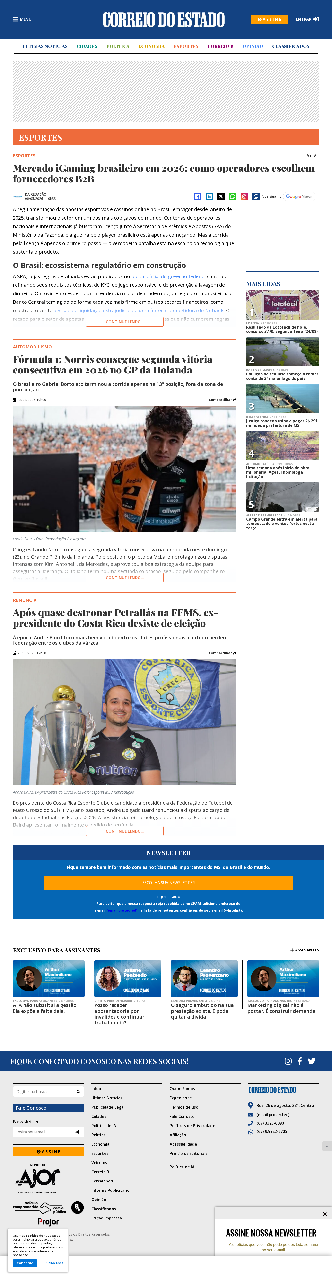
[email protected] (121, 910)
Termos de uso (184, 1107)
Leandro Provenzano (195, 1000)
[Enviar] (77, 1132)
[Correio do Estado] (283, 1089)
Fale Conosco (182, 1116)
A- (316, 156)
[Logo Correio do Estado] (164, 19)
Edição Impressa (106, 1218)
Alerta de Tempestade (273, 515)
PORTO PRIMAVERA (267, 370)
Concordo (25, 1263)
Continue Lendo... (125, 577)
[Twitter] (311, 1061)
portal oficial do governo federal (167, 276)
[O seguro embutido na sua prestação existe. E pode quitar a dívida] (204, 978)
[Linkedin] (209, 196)
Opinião (253, 46)
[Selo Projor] (48, 1214)
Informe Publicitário (110, 1190)
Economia (151, 46)
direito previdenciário (119, 1000)
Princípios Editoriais (188, 1153)
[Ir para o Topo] (327, 1146)
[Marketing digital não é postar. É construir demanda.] (283, 978)
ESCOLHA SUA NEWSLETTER (168, 882)
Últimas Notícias (45, 46)
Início (96, 1088)
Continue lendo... (125, 322)
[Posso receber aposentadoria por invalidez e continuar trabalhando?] (127, 978)
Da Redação (35, 194)
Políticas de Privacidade (192, 1125)
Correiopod (102, 1181)
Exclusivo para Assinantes (43, 1000)
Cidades (87, 46)
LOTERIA (261, 323)
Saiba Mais (54, 1263)
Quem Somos (182, 1088)
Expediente (181, 1098)
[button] (222, 400)
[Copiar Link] (256, 196)
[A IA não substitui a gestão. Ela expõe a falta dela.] (49, 978)
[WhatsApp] (232, 196)
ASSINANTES (307, 950)
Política (117, 46)
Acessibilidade (183, 1144)
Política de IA (103, 1125)
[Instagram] (244, 196)
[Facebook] (197, 196)
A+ (309, 156)
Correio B (220, 46)
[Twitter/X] (221, 196)
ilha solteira (266, 417)
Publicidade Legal (108, 1107)
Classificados (291, 46)
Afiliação (178, 1135)
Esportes (186, 46)
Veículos (99, 1162)
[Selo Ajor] (48, 1178)
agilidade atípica (269, 464)
